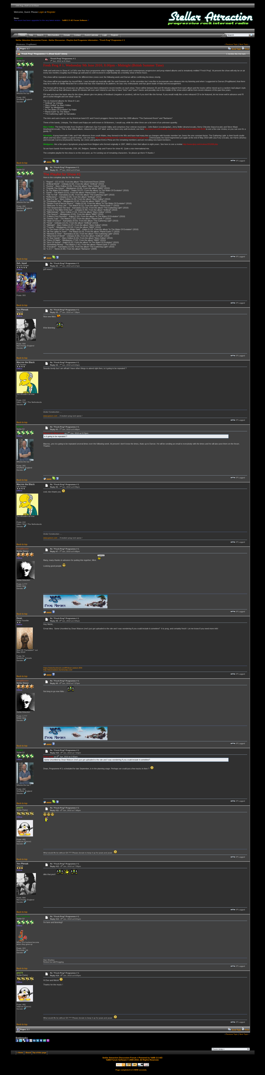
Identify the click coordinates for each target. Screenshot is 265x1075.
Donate (67, 35)
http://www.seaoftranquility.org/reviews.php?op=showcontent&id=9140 (175, 129)
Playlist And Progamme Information (82, 40)
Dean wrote (48, 757)
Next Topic (243, 44)
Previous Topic (232, 44)
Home (22, 35)
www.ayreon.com (50, 416)
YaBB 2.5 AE (156, 1058)
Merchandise (53, 35)
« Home (20, 1052)
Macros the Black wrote (53, 433)
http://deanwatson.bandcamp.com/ (57, 670)
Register (51, 12)
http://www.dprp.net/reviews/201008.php (200, 144)
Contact (77, 35)
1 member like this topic (236, 54)
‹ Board (28, 1052)
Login (41, 12)
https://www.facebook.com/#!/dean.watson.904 (62, 668)
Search (40, 35)
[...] (75, 608)
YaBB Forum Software (116, 1060)
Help (31, 35)
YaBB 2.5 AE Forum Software (74, 20)
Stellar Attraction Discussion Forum (31, 40)
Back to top (22, 163)
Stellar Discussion (57, 40)
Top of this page (39, 1052)
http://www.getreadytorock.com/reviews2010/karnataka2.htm (122, 138)
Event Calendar (91, 35)
